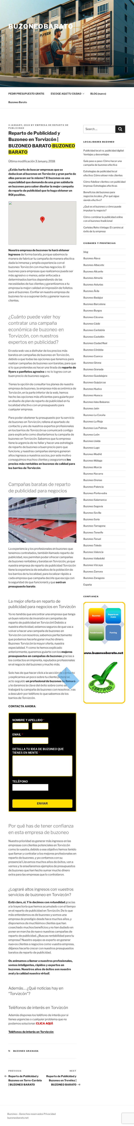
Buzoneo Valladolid (94, 558)
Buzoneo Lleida (91, 440)
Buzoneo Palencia (93, 486)
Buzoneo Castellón (93, 336)
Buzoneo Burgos (92, 310)
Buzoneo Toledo (92, 545)
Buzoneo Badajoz (93, 297)
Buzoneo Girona (92, 362)
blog (85, 251)
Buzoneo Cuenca (93, 356)
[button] (42, 219)
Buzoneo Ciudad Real (95, 343)
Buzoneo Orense (92, 480)
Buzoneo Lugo (91, 447)
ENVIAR (42, 803)
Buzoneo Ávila (91, 290)
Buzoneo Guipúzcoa (94, 382)
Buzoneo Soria (91, 519)
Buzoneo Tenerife (93, 532)
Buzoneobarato (40, 26)
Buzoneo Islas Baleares (96, 401)
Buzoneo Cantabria (94, 330)
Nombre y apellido (28, 720)
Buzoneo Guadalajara (95, 375)
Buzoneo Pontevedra (95, 493)
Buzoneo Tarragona (94, 525)
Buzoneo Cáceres (93, 317)
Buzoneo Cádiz (91, 323)
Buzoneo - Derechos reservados (25, 1113)
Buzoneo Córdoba (93, 349)
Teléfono (20, 781)
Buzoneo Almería (93, 277)
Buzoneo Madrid (92, 454)
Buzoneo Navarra (93, 473)
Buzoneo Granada (26, 1051)
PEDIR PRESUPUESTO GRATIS (26, 93)
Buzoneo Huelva (92, 388)
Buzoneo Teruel (92, 538)
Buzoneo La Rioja (93, 421)
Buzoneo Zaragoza (94, 577)
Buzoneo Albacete (93, 264)
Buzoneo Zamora (93, 571)
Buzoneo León (91, 434)
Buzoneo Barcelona (94, 304)
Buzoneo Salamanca (95, 499)
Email (17, 734)
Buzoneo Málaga (92, 460)
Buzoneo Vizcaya (93, 565)
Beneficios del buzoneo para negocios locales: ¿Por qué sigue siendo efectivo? (101, 196)
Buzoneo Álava (91, 258)
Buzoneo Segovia (93, 506)
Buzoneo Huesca (92, 395)
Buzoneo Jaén (91, 408)
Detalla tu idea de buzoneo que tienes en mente (38, 751)
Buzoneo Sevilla (92, 512)
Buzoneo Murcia (92, 467)
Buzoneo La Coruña (94, 414)
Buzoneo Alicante (93, 271)
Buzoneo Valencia (93, 551)
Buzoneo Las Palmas (95, 427)
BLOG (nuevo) (98, 93)
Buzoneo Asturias (93, 284)
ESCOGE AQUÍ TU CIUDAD (66, 93)
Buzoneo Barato (17, 102)
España (87, 584)
